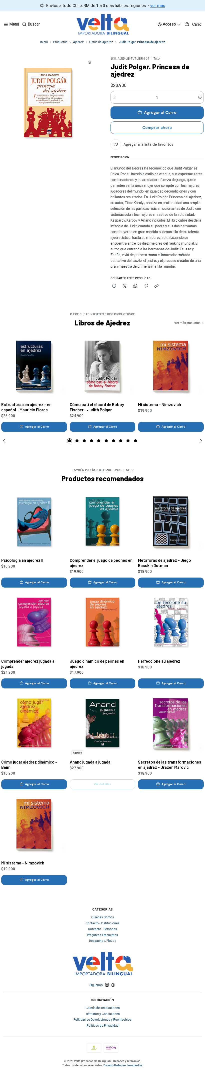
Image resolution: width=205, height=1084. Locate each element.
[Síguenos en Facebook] (113, 985)
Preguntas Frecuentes (102, 935)
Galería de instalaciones (103, 1008)
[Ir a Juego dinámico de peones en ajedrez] (103, 623)
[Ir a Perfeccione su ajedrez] (171, 623)
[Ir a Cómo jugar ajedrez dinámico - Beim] (34, 724)
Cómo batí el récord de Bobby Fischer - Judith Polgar (97, 407)
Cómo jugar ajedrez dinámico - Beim (29, 764)
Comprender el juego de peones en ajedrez (101, 563)
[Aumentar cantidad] (200, 97)
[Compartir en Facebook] (114, 286)
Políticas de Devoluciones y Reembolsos (103, 1019)
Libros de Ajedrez (101, 42)
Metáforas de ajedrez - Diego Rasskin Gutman (164, 563)
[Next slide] (200, 441)
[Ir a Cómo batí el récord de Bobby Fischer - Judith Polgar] (103, 366)
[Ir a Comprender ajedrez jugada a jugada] (34, 623)
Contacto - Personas (102, 929)
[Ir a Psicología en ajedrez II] (34, 522)
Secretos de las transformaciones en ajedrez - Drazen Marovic (169, 764)
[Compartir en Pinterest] (146, 286)
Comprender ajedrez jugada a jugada (27, 663)
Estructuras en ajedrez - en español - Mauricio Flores (26, 407)
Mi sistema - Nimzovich (159, 404)
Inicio (44, 42)
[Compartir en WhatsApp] (135, 286)
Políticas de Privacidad (102, 1025)
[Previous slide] (5, 441)
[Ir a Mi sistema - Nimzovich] (171, 366)
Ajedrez (78, 42)
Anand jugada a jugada (90, 761)
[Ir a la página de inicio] (102, 24)
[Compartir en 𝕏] (124, 286)
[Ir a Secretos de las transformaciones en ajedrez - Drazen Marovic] (171, 724)
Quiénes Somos (102, 917)
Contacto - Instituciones (103, 923)
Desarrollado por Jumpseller (123, 1065)
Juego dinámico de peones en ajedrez (97, 663)
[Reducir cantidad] (114, 97)
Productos (60, 42)
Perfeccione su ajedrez (159, 660)
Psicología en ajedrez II (22, 560)
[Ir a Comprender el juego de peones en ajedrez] (103, 522)
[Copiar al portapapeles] (156, 286)
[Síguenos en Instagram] (107, 985)
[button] (69, 441)
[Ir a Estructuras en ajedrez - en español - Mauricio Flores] (34, 366)
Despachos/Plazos (102, 941)
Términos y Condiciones (103, 1014)
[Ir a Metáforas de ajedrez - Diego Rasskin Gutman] (171, 522)
